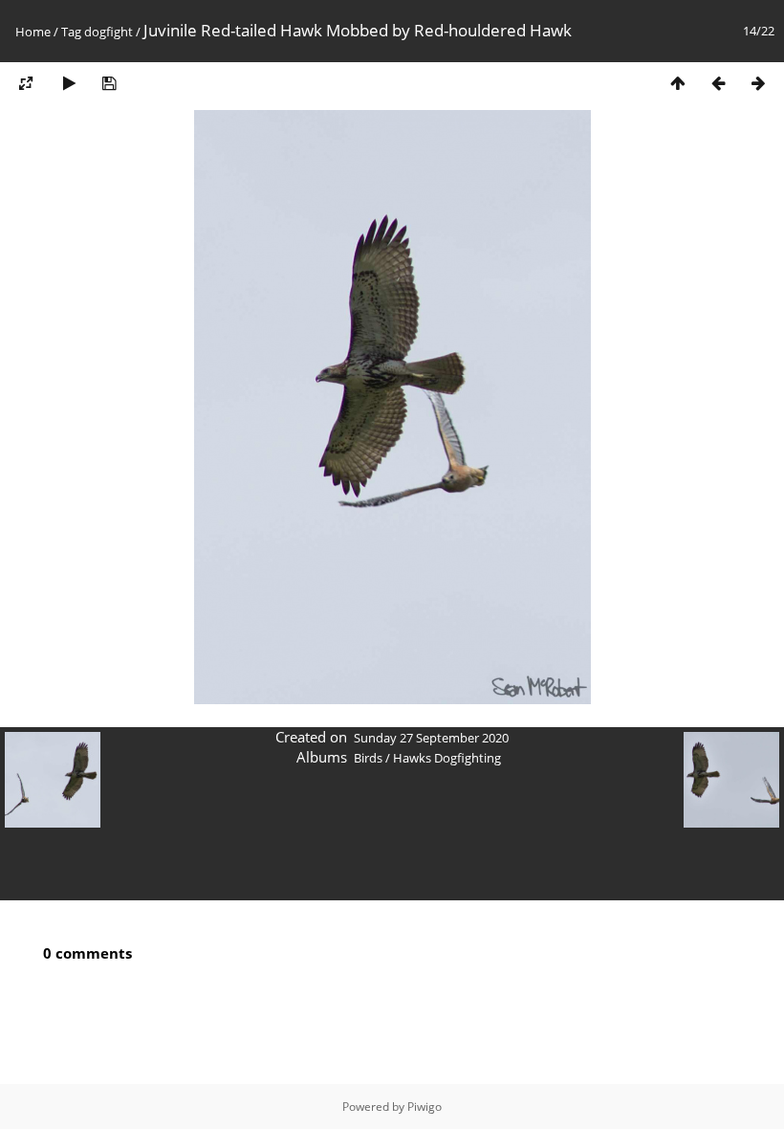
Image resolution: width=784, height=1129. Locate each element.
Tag (71, 31)
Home (33, 31)
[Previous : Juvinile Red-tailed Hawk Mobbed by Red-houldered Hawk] (718, 83)
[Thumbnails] (678, 83)
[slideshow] (69, 83)
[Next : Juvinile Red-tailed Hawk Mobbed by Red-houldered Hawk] (758, 83)
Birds (368, 757)
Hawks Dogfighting (447, 757)
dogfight (108, 31)
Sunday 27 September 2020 (431, 737)
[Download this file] (109, 83)
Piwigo (424, 1106)
